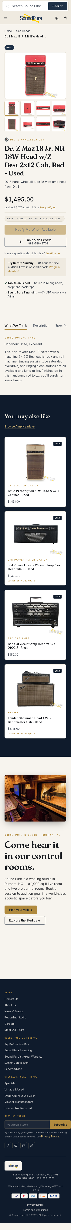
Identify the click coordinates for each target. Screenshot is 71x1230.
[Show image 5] (12, 124)
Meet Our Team (14, 1029)
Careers (10, 1023)
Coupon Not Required (18, 1108)
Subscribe (60, 1124)
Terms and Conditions (35, 1210)
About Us (10, 1005)
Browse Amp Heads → (20, 426)
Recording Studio (15, 1017)
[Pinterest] (31, 1145)
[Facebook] (8, 1145)
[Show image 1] (12, 108)
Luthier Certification (17, 1062)
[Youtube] (15, 1145)
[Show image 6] (27, 124)
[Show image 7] (43, 124)
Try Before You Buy (17, 1044)
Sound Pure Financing (18, 1050)
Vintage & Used (14, 1089)
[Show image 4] (59, 108)
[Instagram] (23, 1145)
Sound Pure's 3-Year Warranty (23, 1056)
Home (8, 31)
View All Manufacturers (19, 1101)
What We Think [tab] (16, 325)
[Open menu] (6, 18)
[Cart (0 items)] (65, 18)
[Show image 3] (43, 108)
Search (57, 6)
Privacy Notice (50, 1136)
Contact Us (11, 999)
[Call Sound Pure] (57, 18)
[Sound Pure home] (31, 18)
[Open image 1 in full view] (35, 75)
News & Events (14, 1011)
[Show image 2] (27, 108)
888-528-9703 (25, 1178)
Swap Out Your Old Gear (20, 1095)
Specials (10, 1083)
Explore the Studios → (25, 920)
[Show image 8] (59, 124)
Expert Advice (13, 1069)
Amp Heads (23, 31)
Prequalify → (48, 207)
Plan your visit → (20, 910)
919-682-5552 (45, 1178)
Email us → (53, 253)
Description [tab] (41, 325)
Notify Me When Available (35, 230)
